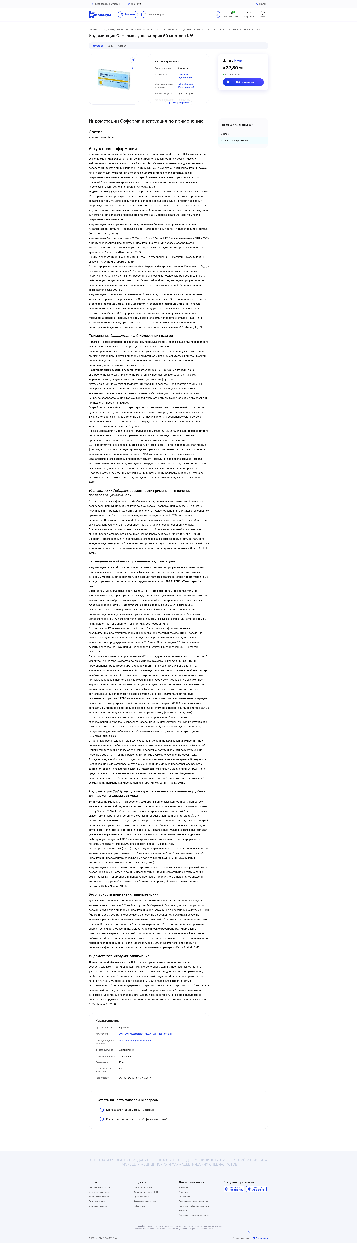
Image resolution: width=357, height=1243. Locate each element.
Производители (141, 1196)
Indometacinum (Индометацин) (186, 85)
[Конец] (265, 29)
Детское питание (97, 1201)
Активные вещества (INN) (146, 1192)
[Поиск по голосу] (217, 14)
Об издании (184, 1196)
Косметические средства (101, 1192)
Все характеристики (180, 103)
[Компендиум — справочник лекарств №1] (100, 14)
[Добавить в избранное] (132, 60)
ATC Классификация (143, 1187)
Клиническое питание (99, 1196)
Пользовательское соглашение (194, 1215)
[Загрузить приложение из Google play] (234, 1189)
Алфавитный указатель (145, 1201)
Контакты (183, 1187)
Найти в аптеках (245, 82)
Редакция (183, 1192)
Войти (262, 4)
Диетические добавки (99, 1187)
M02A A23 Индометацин (158, 1033)
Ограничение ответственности (193, 1201)
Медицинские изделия (99, 1206)
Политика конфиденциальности (194, 1206)
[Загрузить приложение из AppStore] (256, 1189)
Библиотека (139, 1206)
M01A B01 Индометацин (185, 76)
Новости (183, 1210)
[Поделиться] (132, 68)
